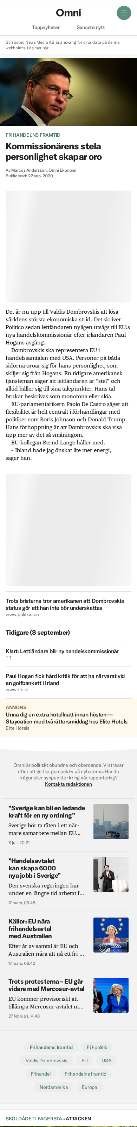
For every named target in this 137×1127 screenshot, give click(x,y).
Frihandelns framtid (33, 135)
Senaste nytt (91, 27)
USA (106, 1060)
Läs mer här (37, 47)
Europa (89, 1087)
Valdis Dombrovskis (46, 1060)
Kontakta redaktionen (68, 784)
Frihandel (41, 1074)
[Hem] (68, 12)
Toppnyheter (45, 27)
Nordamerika (54, 1087)
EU (84, 1060)
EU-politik (97, 1047)
